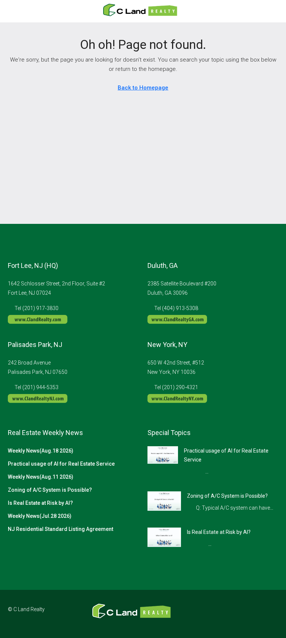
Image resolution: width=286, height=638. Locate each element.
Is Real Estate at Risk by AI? (40, 503)
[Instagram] (245, 614)
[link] (162, 454)
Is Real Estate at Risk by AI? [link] (219, 532)
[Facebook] (232, 614)
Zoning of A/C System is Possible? (50, 490)
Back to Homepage (143, 87)
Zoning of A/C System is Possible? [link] (227, 496)
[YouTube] (271, 614)
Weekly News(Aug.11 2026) (40, 477)
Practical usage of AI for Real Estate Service (61, 464)
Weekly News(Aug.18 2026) (40, 451)
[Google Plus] (258, 614)
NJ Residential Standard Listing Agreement (60, 529)
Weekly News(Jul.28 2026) (40, 516)
